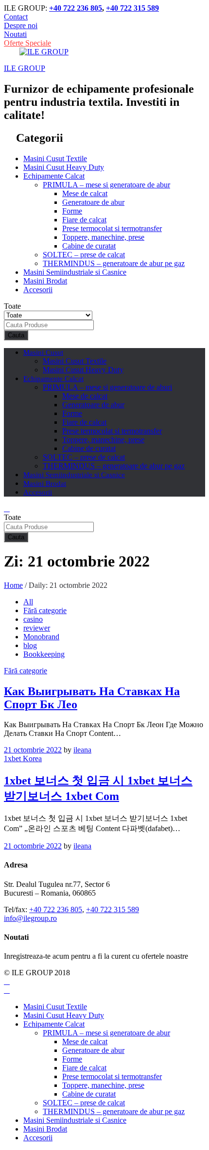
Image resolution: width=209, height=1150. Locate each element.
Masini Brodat (45, 281)
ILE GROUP (24, 68)
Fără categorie (45, 610)
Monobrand (41, 637)
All (28, 602)
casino (33, 619)
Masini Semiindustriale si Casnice (74, 272)
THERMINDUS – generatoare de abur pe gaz (114, 263)
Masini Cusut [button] (43, 352)
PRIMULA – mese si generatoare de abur (106, 1033)
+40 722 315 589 (132, 8)
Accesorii (37, 289)
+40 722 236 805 (75, 8)
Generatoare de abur (93, 202)
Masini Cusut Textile (55, 158)
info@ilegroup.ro (30, 918)
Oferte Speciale (27, 43)
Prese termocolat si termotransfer (112, 228)
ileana (82, 750)
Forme (72, 211)
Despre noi (20, 25)
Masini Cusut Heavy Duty (63, 167)
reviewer (36, 628)
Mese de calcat (84, 193)
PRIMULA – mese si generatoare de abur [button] (106, 185)
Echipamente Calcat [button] (54, 176)
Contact (16, 17)
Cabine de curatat (89, 246)
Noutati (15, 34)
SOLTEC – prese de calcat (84, 254)
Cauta (16, 335)
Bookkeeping (44, 654)
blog (30, 645)
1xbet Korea (23, 758)
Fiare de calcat (84, 220)
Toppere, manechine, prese (103, 237)
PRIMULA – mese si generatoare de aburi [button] (107, 387)
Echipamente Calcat (54, 1024)
